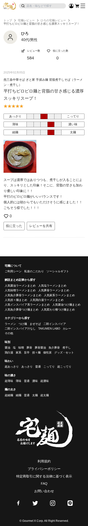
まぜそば (35, 324)
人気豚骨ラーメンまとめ (53, 290)
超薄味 (9, 381)
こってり (49, 366)
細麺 (18, 395)
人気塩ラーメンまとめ (52, 285)
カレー (67, 328)
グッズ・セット (64, 352)
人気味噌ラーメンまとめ (20, 290)
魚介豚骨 (54, 347)
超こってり (64, 366)
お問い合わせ (44, 491)
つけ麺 (23, 324)
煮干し (66, 347)
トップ (8, 20)
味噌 (21, 347)
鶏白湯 (9, 352)
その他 (9, 333)
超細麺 (9, 395)
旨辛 (27, 352)
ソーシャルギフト (57, 271)
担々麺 (36, 352)
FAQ (44, 483)
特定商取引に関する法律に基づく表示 (44, 476)
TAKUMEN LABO (49, 328)
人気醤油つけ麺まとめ (66, 304)
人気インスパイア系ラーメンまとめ (27, 304)
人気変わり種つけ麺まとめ (58, 309)
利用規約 (44, 461)
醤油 (7, 347)
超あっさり (12, 366)
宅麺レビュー (26, 20)
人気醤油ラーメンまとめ (20, 285)
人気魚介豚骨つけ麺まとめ (21, 309)
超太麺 (44, 395)
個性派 (47, 352)
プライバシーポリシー (44, 469)
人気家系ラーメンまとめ (59, 295)
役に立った (14, 226)
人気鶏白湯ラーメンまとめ (47, 300)
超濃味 (44, 381)
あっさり (27, 366)
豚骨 (29, 347)
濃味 (35, 381)
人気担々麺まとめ (16, 300)
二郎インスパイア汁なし (20, 328)
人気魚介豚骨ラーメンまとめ (23, 295)
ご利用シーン (13, 271)
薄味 (18, 381)
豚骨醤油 (40, 347)
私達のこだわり (34, 271)
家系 (18, 352)
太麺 (35, 395)
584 (30, 58)
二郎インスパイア (54, 324)
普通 (38, 366)
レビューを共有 (40, 226)
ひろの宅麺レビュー (53, 20)
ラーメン (10, 324)
